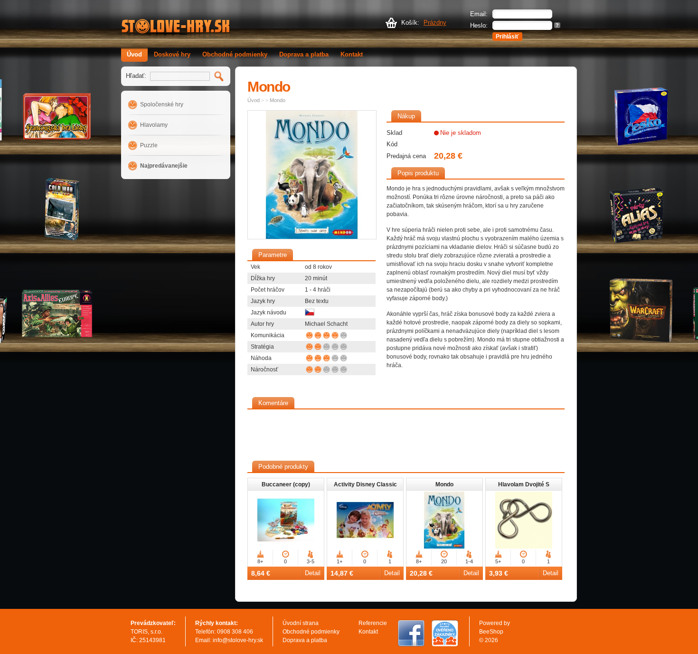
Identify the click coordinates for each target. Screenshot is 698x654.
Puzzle (149, 145)
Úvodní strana (301, 623)
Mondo (277, 100)
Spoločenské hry (161, 104)
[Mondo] (312, 175)
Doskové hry (172, 54)
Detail (313, 573)
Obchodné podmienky (234, 54)
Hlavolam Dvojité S (523, 484)
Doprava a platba (304, 54)
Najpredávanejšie (164, 165)
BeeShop (491, 631)
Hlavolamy (154, 125)
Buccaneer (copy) (286, 484)
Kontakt (351, 54)
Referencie (372, 623)
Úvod (134, 54)
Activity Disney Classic (365, 484)
